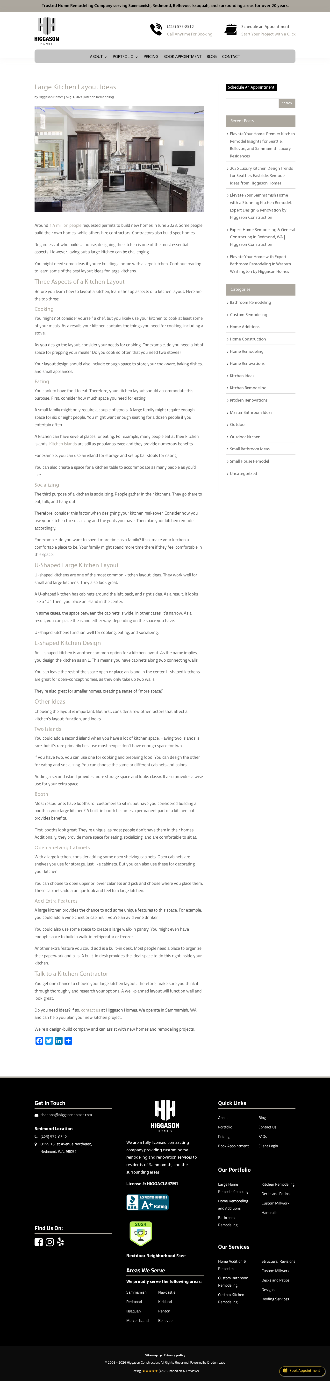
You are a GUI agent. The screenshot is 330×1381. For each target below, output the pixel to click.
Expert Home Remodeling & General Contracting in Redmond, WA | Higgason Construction (262, 237)
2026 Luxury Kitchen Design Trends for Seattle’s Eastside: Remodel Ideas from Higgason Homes (261, 176)
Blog (212, 57)
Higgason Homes (51, 97)
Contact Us (267, 1127)
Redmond (134, 1301)
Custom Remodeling (248, 315)
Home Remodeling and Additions (233, 1204)
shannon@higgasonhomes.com (66, 1115)
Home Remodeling (247, 352)
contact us (90, 1010)
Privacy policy (174, 1355)
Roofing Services (275, 1299)
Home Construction (248, 339)
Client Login (268, 1146)
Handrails (269, 1212)
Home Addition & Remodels (232, 1264)
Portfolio (123, 57)
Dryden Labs (216, 1362)
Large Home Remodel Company (233, 1187)
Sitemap (151, 1355)
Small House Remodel (249, 462)
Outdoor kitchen (245, 437)
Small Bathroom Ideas (250, 449)
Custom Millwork (275, 1203)
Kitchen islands (63, 443)
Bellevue (165, 1320)
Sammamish (136, 1292)
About (96, 57)
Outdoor (238, 425)
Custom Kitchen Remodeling (231, 1298)
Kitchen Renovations (248, 400)
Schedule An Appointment (251, 87)
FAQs (262, 1136)
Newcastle (166, 1292)
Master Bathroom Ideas (251, 413)
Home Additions (244, 327)
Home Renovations (247, 364)
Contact (231, 57)
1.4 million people (65, 225)
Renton (164, 1311)
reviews (193, 1370)
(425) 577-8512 (180, 27)
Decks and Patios (275, 1194)
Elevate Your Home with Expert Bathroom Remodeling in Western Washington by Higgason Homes (260, 264)
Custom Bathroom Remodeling (233, 1281)
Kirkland (165, 1301)
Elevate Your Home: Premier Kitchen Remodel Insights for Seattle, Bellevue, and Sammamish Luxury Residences (262, 145)
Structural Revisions (278, 1261)
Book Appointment (182, 57)
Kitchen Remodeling (99, 97)
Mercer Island (137, 1320)
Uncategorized (243, 474)
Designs (268, 1289)
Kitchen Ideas (242, 376)
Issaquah (133, 1311)
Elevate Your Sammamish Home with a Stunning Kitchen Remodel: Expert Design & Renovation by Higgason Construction (261, 206)
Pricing (151, 57)
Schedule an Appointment (265, 27)
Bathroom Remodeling (250, 303)
